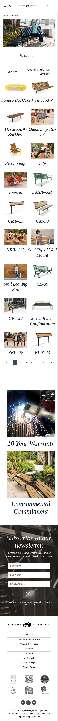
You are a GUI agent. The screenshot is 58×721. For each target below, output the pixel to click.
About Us (29, 634)
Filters (14, 71)
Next (29, 593)
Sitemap (29, 653)
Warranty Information (29, 644)
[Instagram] (28, 702)
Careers (29, 648)
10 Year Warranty (30, 443)
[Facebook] (23, 702)
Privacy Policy (29, 667)
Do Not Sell (29, 658)
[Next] (50, 362)
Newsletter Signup (29, 662)
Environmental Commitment (30, 507)
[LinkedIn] (34, 702)
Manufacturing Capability (29, 639)
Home (5, 15)
